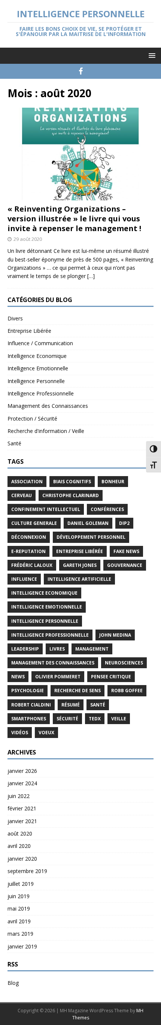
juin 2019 (18, 896)
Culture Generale (34, 523)
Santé (14, 443)
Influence (24, 579)
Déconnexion (28, 537)
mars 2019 (20, 933)
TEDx (95, 718)
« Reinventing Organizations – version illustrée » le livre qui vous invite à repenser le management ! (74, 218)
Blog (13, 982)
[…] (91, 276)
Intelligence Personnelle (36, 381)
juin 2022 (18, 796)
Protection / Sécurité (32, 418)
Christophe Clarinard (70, 495)
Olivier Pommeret (57, 676)
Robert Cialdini (31, 705)
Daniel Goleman (88, 523)
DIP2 (124, 523)
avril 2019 (19, 921)
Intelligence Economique (37, 355)
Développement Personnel (91, 537)
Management (92, 649)
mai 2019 (18, 908)
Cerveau (21, 495)
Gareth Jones (80, 565)
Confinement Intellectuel (45, 509)
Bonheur (112, 481)
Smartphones (28, 718)
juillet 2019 (20, 883)
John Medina (115, 635)
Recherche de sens (77, 690)
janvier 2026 (22, 770)
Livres (57, 649)
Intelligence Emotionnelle (37, 368)
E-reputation (28, 551)
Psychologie (27, 690)
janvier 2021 (22, 821)
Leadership (25, 649)
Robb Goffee (127, 690)
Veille (118, 718)
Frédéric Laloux (31, 565)
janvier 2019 (22, 946)
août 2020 (19, 833)
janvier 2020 (22, 858)
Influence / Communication (40, 343)
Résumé (70, 705)
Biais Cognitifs (72, 481)
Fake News (126, 551)
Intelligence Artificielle (79, 579)
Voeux (46, 732)
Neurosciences (124, 663)
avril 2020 (19, 845)
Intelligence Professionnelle (40, 393)
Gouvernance (124, 565)
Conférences (107, 509)
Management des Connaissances (47, 405)
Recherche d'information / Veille (45, 430)
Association (27, 481)
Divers (15, 318)
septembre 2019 (27, 871)
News (18, 676)
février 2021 (21, 808)
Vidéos (19, 732)
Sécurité (67, 718)
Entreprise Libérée (29, 330)
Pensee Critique (111, 676)
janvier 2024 (22, 783)
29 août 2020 (27, 239)
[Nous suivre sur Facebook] (80, 71)
